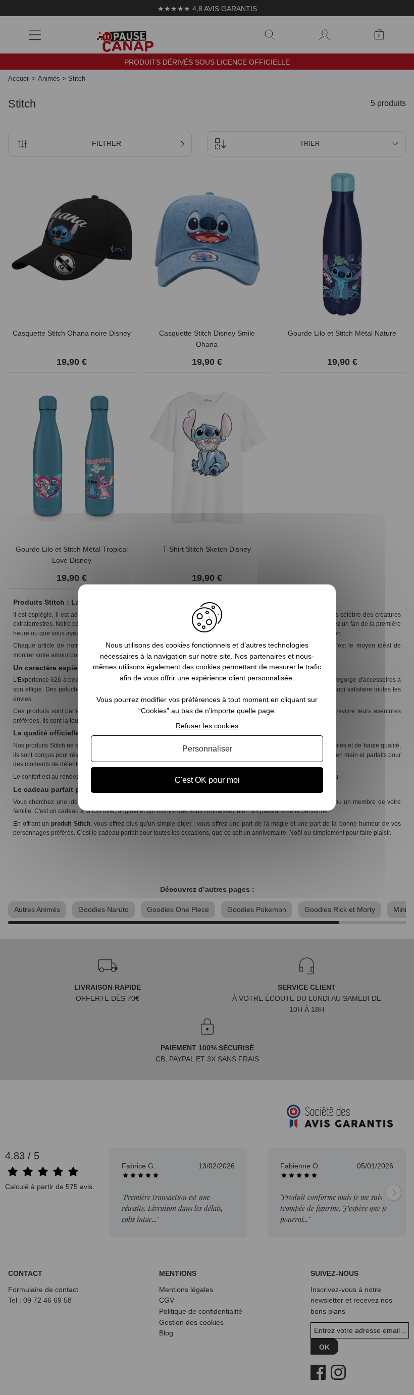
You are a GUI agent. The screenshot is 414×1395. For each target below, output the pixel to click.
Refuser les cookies (207, 726)
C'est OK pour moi (207, 780)
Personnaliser (207, 748)
